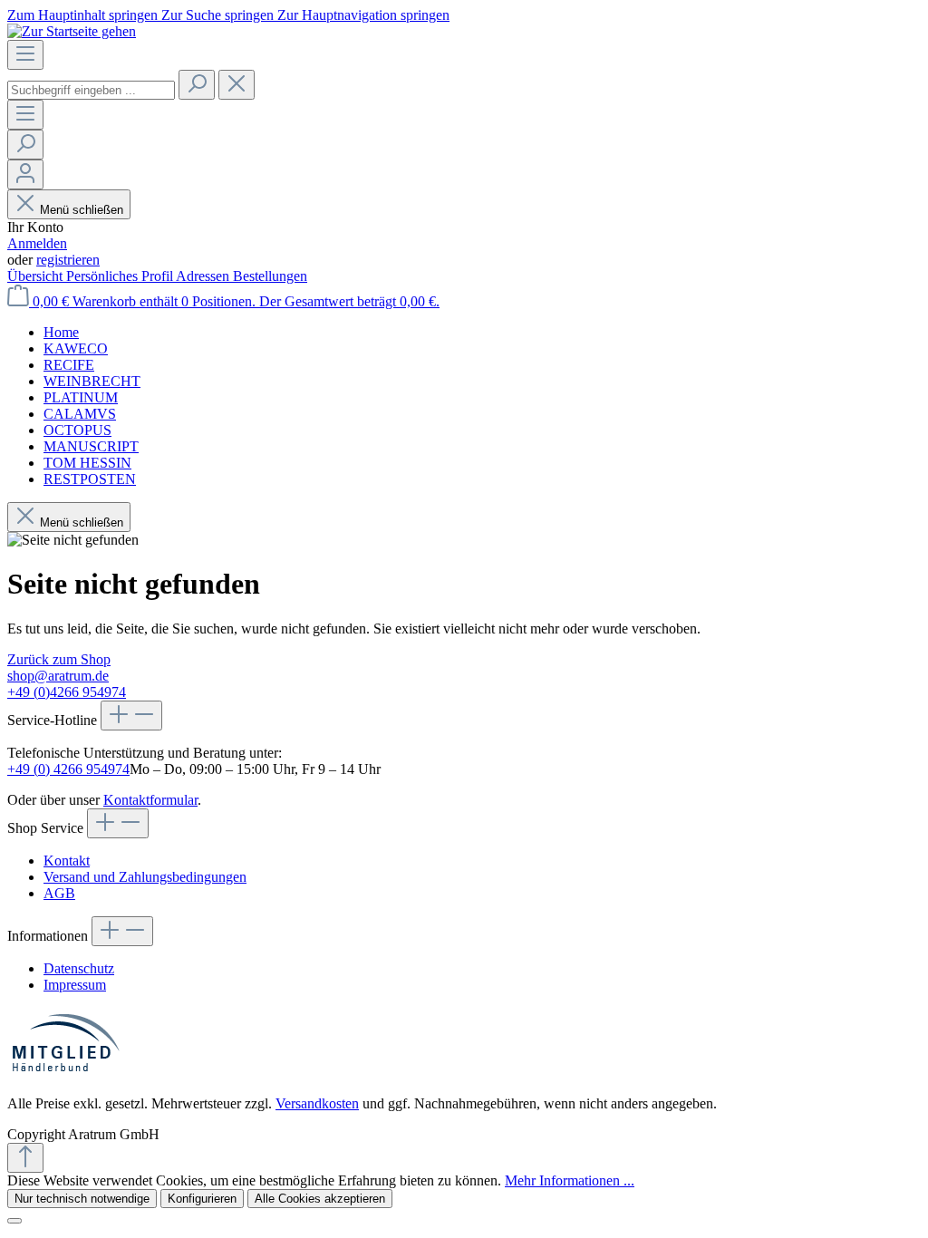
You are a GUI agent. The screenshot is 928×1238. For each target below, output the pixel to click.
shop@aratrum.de (58, 675)
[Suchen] (197, 85)
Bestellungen (270, 276)
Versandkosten (317, 1103)
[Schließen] (14, 1220)
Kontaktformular (150, 800)
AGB (59, 893)
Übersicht (36, 276)
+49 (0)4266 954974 (66, 692)
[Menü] (25, 55)
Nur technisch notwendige (82, 1198)
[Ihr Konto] (25, 174)
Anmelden (37, 243)
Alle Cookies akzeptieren (320, 1198)
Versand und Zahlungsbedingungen (145, 877)
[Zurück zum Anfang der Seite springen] (25, 1158)
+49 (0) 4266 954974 (68, 769)
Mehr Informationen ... (569, 1180)
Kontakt (67, 860)
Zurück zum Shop (59, 659)
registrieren (68, 259)
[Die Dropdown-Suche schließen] (236, 85)
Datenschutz (79, 968)
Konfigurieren (202, 1198)
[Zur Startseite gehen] (71, 31)
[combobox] (91, 90)
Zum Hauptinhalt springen (84, 15)
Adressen (204, 276)
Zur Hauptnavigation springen (363, 15)
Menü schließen (81, 210)
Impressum (75, 984)
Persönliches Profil (121, 276)
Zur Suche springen (219, 15)
